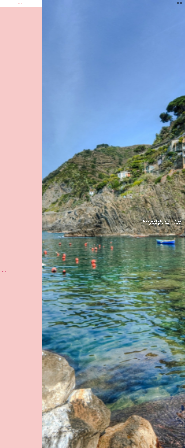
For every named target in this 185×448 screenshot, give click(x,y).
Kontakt (4, 271)
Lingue (21, 3)
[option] (92, 224)
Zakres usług (5, 266)
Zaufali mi (5, 269)
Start (6, 264)
